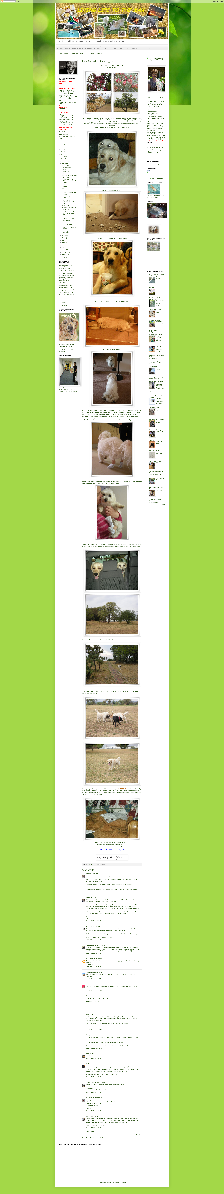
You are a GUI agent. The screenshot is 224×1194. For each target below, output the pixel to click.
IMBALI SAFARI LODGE (65, 296)
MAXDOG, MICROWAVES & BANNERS (69, 208)
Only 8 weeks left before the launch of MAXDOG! (112, 844)
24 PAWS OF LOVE (154, 320)
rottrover (88, 1053)
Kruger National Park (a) (66, 285)
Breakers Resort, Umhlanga (66, 289)
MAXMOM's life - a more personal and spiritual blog (145, 49)
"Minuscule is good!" (155, 361)
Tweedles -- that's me (92, 1097)
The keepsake (63, 305)
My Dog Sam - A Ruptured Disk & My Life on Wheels (156, 418)
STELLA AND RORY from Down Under (156, 488)
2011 (62, 159)
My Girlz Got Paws (154, 477)
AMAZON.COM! (78, 54)
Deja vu (64, 188)
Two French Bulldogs (92, 958)
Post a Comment (89, 1131)
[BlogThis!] (99, 864)
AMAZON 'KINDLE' (96, 54)
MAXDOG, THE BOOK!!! (101, 46)
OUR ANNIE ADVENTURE (126, 46)
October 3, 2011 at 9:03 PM (93, 966)
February (64, 252)
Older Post (138, 1135)
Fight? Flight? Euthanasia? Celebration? (69, 176)
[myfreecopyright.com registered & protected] (156, 60)
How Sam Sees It (154, 450)
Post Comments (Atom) (96, 1137)
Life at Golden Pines (155, 309)
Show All (163, 504)
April (63, 247)
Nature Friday (159, 288)
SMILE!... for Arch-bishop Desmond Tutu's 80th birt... (69, 213)
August (64, 238)
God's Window (63, 282)
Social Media (159, 431)
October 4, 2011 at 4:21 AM (93, 1092)
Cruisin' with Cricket (155, 499)
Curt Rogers (89, 1063)
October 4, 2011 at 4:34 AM (93, 1111)
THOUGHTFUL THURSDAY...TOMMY (68, 217)
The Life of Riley (154, 407)
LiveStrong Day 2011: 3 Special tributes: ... (68, 231)
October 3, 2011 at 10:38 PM (94, 978)
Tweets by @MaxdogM (153, 164)
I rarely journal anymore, (155, 474)
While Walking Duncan (155, 461)
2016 (62, 147)
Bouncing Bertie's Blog (156, 377)
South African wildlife (64, 284)
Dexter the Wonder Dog (156, 381)
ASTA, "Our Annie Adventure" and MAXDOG (67, 196)
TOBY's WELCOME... (68, 224)
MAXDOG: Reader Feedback (102, 49)
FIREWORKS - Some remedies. (67, 172)
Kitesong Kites (63, 279)
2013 (62, 154)
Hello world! (152, 393)
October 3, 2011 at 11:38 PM (94, 1029)
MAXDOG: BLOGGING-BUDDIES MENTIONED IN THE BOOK (74, 49)
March (64, 249)
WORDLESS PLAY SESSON (67, 221)
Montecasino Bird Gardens (66, 275)
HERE (68, 85)
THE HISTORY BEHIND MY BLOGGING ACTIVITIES (77, 46)
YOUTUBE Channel (64, 268)
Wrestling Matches (153, 358)
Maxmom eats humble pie (66, 304)
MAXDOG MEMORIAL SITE (120, 49)
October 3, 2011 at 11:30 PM (94, 1009)
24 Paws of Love (91, 1116)
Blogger (124, 1182)
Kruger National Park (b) (66, 287)
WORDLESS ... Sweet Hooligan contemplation (69, 191)
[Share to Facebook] (103, 864)
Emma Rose (152, 440)
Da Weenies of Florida (155, 334)
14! (157, 462)
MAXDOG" (150, 106)
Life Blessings (153, 366)
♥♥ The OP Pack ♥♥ (91, 926)
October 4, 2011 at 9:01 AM (93, 1128)
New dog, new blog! (154, 378)
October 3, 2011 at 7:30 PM (93, 921)
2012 (62, 156)
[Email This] (98, 864)
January (64, 254)
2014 (62, 152)
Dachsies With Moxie (155, 345)
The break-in (62, 302)
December (65, 161)
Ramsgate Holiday (64, 280)
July (63, 240)
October (64, 166)
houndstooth (90, 984)
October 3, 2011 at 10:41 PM (94, 990)
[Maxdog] (147, 172)
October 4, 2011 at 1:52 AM (93, 1058)
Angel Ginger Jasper (92, 972)
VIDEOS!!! (114, 46)
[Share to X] (101, 864)
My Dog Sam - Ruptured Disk (94, 945)
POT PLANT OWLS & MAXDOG (68, 168)
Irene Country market (65, 290)
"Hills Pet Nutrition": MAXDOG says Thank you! (68, 201)
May (63, 245)
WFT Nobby (89, 897)
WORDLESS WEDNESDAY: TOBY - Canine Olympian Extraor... (69, 181)
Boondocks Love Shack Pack (95, 1082)
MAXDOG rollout (66, 205)
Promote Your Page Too (152, 174)
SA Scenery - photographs (66, 277)
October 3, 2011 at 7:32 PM (93, 939)
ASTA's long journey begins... (67, 185)
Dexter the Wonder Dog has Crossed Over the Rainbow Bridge (160, 385)
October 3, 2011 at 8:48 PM (93, 953)
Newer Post (86, 1135)
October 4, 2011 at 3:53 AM (93, 1077)
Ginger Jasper (153, 330)
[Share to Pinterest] (104, 864)
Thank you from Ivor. (154, 332)
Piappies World (90, 873)
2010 (62, 257)
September (65, 235)
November (65, 163)
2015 (62, 149)
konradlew (111, 1182)
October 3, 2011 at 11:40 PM (94, 1048)
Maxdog (148, 170)
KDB (150, 391)
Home (59, 46)
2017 (62, 144)
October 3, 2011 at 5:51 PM (93, 892)
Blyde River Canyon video (66, 273)
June (63, 242)
